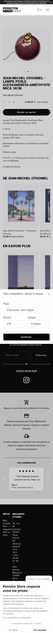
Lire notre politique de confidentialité (17, 618)
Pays (6, 303)
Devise (7, 317)
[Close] (51, 295)
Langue (32, 317)
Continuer (26, 336)
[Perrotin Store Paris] (11, 9)
